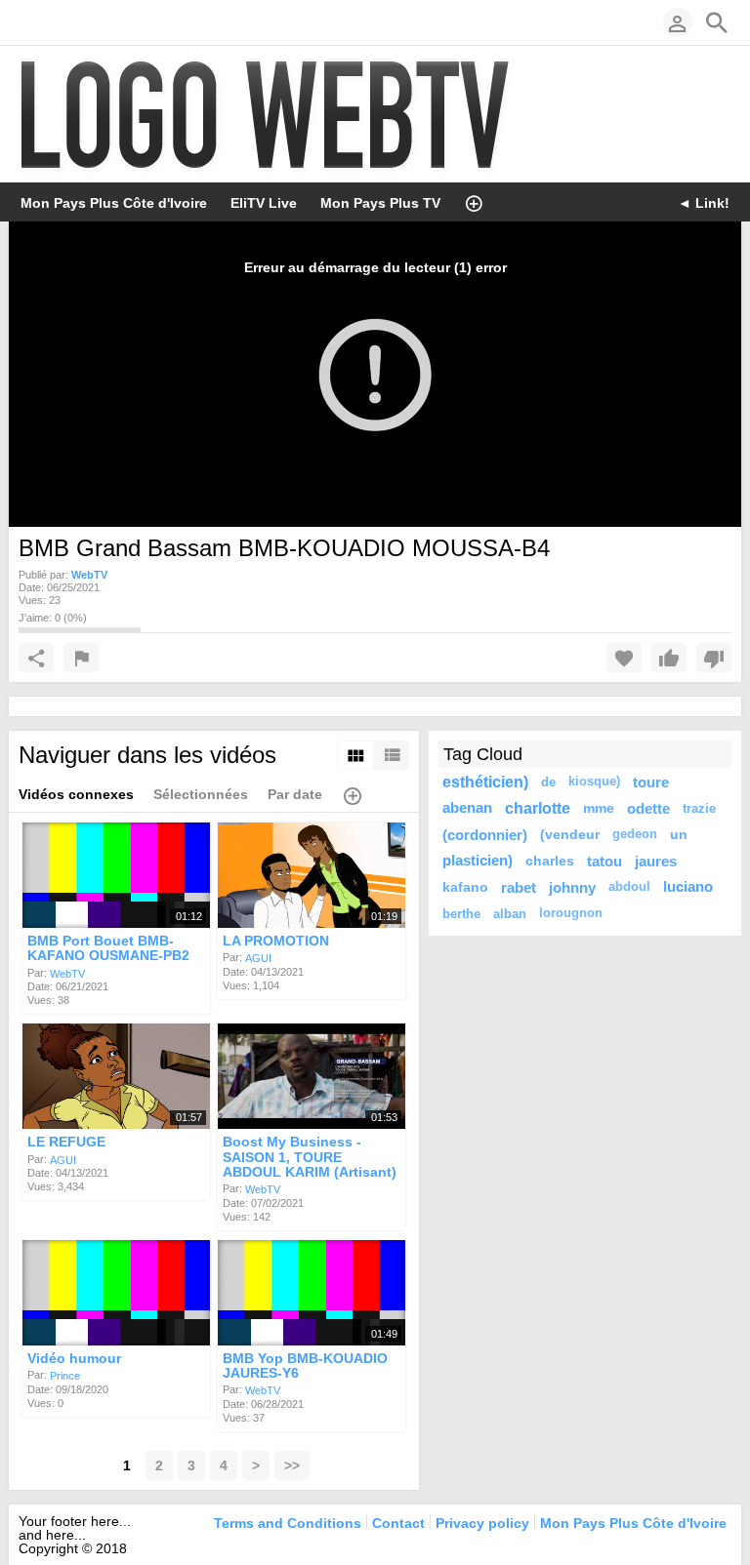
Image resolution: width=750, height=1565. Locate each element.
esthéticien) (485, 781)
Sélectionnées (200, 794)
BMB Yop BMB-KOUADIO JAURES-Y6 (305, 1365)
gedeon (634, 834)
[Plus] (473, 201)
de (548, 782)
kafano (465, 887)
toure (651, 782)
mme (598, 808)
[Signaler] (81, 657)
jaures (656, 861)
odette (648, 808)
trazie (699, 808)
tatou (604, 861)
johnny (572, 887)
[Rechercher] (716, 22)
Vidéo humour (74, 1358)
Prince (65, 1376)
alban (509, 913)
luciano (688, 887)
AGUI (258, 958)
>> (292, 1465)
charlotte (537, 808)
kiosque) (594, 781)
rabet (518, 887)
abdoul (629, 887)
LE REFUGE (66, 1142)
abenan (467, 808)
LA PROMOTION (276, 940)
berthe (461, 913)
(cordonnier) (484, 834)
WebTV (67, 973)
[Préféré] (624, 657)
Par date (295, 794)
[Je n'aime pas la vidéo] (713, 657)
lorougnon (571, 913)
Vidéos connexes (76, 794)
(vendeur (570, 834)
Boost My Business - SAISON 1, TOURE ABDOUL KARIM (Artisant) (309, 1158)
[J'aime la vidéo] (669, 657)
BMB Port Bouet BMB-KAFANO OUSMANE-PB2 (108, 948)
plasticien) (477, 860)
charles (549, 860)
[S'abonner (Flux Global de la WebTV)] (28, 22)
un (679, 834)
